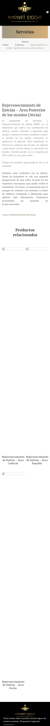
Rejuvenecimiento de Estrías (23, 215)
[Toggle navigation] (3, 13)
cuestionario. (8, 724)
